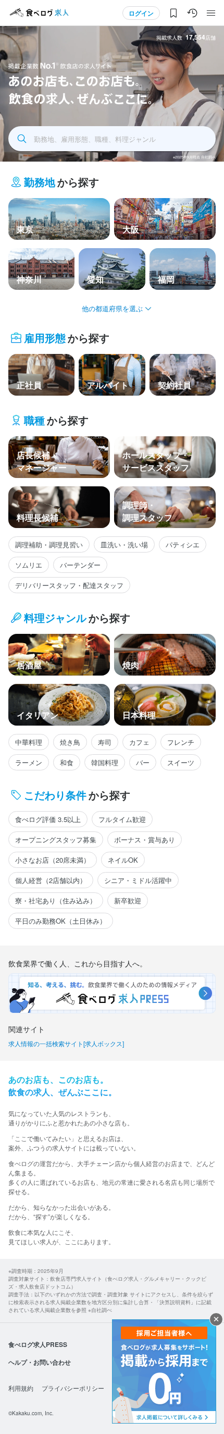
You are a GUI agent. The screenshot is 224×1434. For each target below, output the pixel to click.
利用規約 (20, 1387)
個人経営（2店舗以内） (50, 880)
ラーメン (28, 762)
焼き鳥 (70, 742)
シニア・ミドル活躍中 (138, 880)
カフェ (139, 742)
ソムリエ (28, 565)
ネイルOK (123, 860)
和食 (66, 762)
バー (143, 762)
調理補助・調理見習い (49, 544)
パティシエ (183, 544)
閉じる (216, 1319)
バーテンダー (80, 565)
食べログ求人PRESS (37, 1344)
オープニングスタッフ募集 (55, 839)
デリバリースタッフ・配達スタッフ (69, 585)
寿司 (104, 742)
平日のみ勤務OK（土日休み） (60, 921)
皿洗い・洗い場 (124, 544)
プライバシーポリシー (73, 1387)
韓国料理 (104, 762)
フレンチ (180, 742)
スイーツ (180, 762)
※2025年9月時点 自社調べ (194, 157)
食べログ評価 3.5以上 (48, 819)
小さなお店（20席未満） (52, 860)
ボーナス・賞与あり (144, 839)
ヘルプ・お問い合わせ (39, 1362)
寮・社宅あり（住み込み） (55, 900)
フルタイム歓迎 (122, 819)
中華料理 (28, 742)
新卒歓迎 (127, 900)
